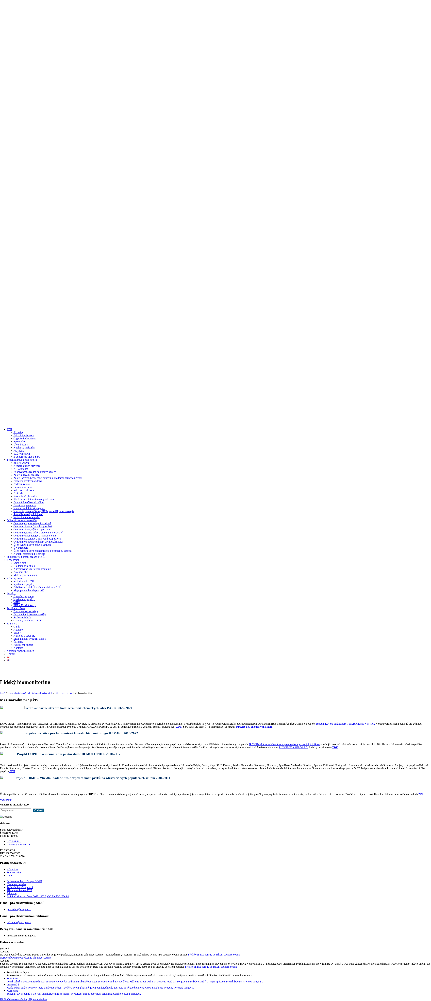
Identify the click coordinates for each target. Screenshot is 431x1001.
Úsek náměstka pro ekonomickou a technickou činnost (42, 550)
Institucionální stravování (26, 517)
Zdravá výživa (21, 462)
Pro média (18, 450)
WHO (16, 602)
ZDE (335, 747)
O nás (16, 626)
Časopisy (18, 641)
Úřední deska (20, 444)
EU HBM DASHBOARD (293, 747)
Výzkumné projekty (24, 584)
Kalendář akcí (20, 572)
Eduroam (11, 893)
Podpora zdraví (21, 484)
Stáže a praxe (20, 562)
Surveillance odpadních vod (28, 514)
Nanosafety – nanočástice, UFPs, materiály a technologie (43, 511)
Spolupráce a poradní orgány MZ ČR (26, 556)
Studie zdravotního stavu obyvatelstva (33, 499)
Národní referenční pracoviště (29, 553)
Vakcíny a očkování (24, 490)
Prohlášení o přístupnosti (20, 887)
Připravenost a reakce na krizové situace (34, 471)
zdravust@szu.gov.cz (18, 844)
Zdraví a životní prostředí (26, 474)
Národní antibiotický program (29, 508)
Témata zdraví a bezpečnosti (22, 459)
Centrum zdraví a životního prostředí (32, 526)
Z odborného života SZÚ (26, 456)
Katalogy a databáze (24, 635)
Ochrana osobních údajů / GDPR (24, 881)
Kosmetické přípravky (25, 496)
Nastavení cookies (16, 884)
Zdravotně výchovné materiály (29, 614)
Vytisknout (5, 799)
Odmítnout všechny (22, 957)
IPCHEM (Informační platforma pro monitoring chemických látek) (284, 744)
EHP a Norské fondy (24, 605)
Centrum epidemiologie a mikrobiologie (34, 535)
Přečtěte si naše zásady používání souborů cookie (214, 954)
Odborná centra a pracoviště (22, 520)
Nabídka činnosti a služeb (20, 650)
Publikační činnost (23, 644)
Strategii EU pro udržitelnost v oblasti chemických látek (345, 723)
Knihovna (12, 623)
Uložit (3, 999)
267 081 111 (14, 841)
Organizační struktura (24, 438)
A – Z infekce (20, 468)
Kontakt (11, 653)
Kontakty (18, 647)
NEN (9, 875)
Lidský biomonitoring (63, 693)
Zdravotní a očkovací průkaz (28, 502)
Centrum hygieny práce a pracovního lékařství (37, 532)
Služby (17, 632)
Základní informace (23, 435)
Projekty (11, 593)
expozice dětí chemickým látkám (254, 726)
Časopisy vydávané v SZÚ (27, 620)
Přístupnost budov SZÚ (19, 890)
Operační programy (23, 596)
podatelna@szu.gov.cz (19, 909)
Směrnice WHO (22, 617)
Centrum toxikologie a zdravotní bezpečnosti (37, 538)
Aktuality (18, 432)
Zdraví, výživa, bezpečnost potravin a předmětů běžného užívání (47, 477)
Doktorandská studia (24, 565)
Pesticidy (18, 493)
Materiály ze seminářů (25, 575)
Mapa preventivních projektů (28, 590)
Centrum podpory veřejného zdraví (32, 523)
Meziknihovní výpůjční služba (29, 638)
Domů (2, 693)
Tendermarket (14, 872)
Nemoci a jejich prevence (26, 465)
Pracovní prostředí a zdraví (27, 481)
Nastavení (5, 957)
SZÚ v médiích (21, 453)
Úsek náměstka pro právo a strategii (32, 544)
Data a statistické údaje (25, 611)
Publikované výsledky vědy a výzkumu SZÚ (37, 587)
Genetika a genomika (24, 505)
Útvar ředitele (20, 547)
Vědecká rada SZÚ (23, 581)
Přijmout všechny (42, 957)
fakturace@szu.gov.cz (19, 922)
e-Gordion (12, 869)
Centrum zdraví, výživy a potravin (31, 529)
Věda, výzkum (14, 578)
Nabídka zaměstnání (24, 447)
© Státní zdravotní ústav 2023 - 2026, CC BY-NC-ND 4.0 (38, 896)
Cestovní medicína (23, 487)
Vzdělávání (13, 559)
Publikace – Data (16, 608)
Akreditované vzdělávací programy (32, 568)
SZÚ (9, 429)
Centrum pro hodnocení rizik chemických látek (38, 541)
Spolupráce (19, 441)
